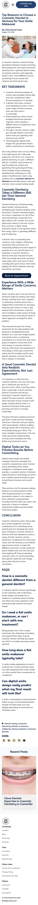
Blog (4, 834)
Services (5, 855)
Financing (6, 838)
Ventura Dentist (19, 729)
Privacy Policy (7, 872)
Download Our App (10, 876)
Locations (6, 851)
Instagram (6, 893)
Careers (5, 830)
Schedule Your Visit (26, 4)
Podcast (5, 842)
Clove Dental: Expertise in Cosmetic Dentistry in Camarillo (18, 801)
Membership (7, 859)
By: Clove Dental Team (12, 30)
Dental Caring (11, 723)
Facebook (6, 885)
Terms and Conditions (11, 868)
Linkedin (5, 889)
